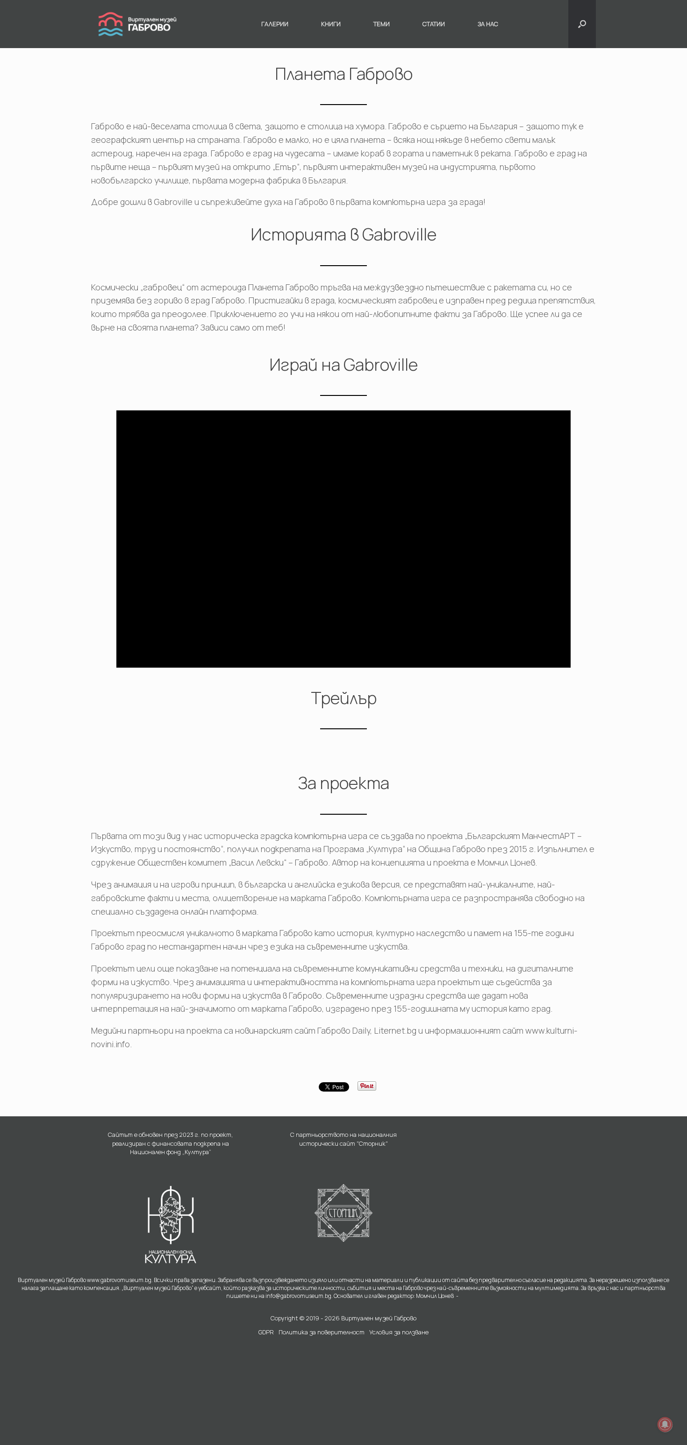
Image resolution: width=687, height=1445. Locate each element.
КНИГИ (331, 24)
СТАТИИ (433, 24)
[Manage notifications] (665, 1424)
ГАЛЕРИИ (274, 24)
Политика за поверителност (322, 1332)
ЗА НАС (488, 24)
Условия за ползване (399, 1332)
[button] (582, 24)
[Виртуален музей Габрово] (137, 24)
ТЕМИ (381, 24)
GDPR (266, 1332)
